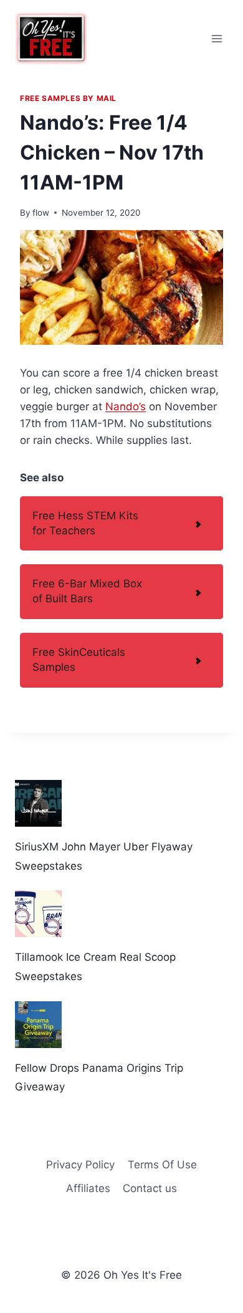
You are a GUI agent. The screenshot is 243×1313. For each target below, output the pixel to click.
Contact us (150, 1188)
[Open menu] (216, 38)
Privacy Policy (80, 1164)
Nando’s (125, 406)
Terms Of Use (162, 1164)
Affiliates (88, 1188)
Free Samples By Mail (68, 98)
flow (40, 213)
